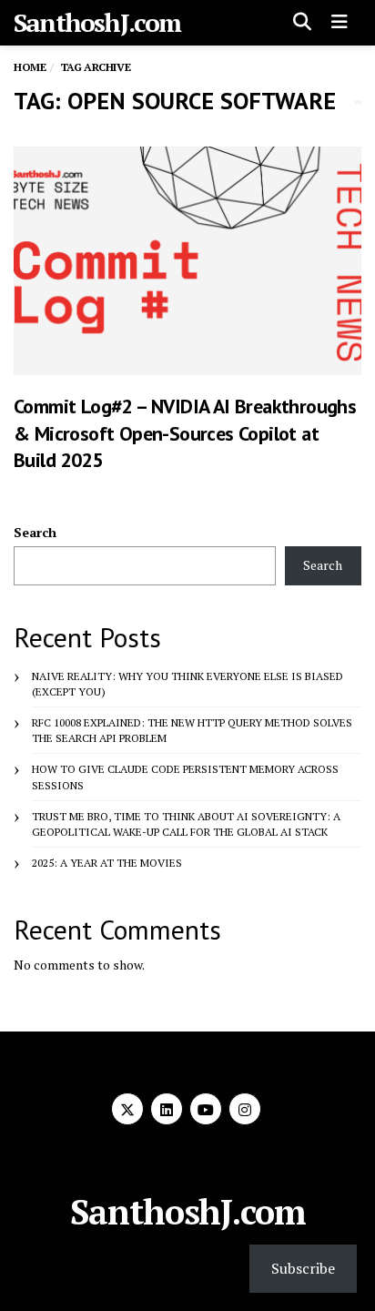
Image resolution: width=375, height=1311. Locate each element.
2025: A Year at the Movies (107, 862)
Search (35, 532)
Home (30, 67)
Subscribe (303, 1268)
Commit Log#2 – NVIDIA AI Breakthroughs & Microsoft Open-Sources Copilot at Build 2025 (185, 433)
